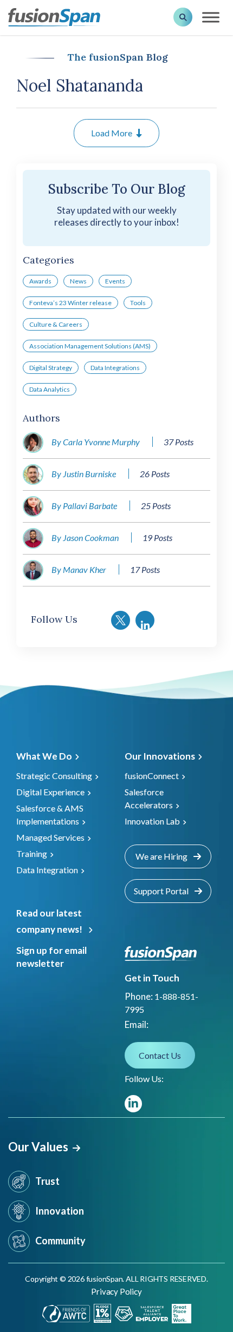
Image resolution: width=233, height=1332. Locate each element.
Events (115, 281)
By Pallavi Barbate (84, 505)
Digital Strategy (50, 368)
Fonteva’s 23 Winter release (70, 303)
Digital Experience (50, 792)
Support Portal (162, 891)
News (78, 281)
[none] (211, 1278)
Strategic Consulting (54, 775)
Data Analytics (49, 389)
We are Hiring (162, 856)
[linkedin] (133, 1103)
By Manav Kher (78, 569)
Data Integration (47, 870)
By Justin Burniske (83, 474)
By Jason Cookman (85, 537)
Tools (138, 303)
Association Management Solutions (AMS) (90, 346)
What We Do (44, 756)
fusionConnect (152, 775)
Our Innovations (160, 756)
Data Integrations (115, 368)
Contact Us (160, 1055)
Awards (40, 281)
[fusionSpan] (54, 16)
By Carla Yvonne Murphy (95, 442)
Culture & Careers (55, 324)
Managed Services (50, 837)
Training (31, 853)
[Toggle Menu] (210, 17)
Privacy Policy (116, 1291)
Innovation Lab (152, 821)
